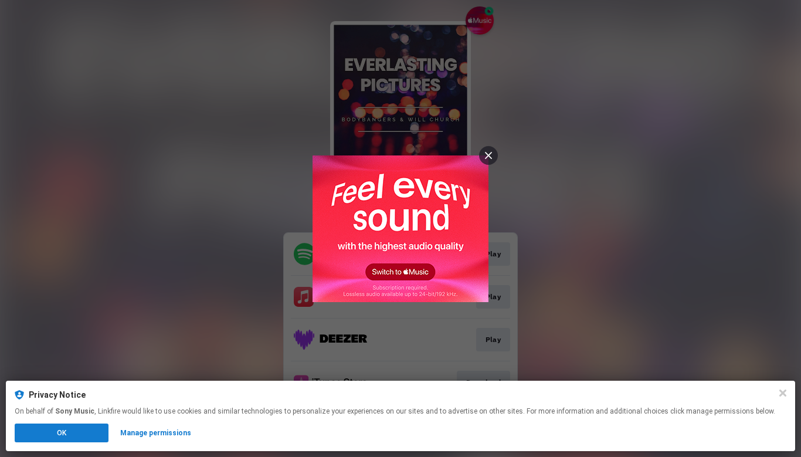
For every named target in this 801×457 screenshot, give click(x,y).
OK (61, 433)
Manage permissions (155, 433)
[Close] (782, 393)
